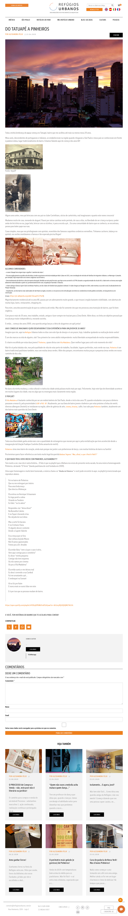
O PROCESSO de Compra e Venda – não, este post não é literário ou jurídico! (21, 787)
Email (7, 715)
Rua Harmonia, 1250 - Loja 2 (18, 909)
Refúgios (28, 332)
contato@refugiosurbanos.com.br (18, 905)
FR (119, 9)
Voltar (116, 35)
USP (38, 403)
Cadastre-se (109, 911)
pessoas (116, 20)
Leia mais (33, 649)
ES (111, 9)
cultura (102, 20)
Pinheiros (42, 342)
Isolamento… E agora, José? (102, 784)
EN (107, 9)
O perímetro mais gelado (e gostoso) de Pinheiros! (61, 861)
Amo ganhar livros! (17, 859)
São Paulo (26, 20)
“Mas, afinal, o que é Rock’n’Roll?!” (84, 454)
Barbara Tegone (65, 454)
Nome (7, 707)
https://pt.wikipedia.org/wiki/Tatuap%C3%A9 (27, 296)
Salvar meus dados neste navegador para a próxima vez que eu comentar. (30, 728)
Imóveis (12, 20)
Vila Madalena (65, 342)
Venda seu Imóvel (16, 5)
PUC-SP (44, 403)
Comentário (9, 681)
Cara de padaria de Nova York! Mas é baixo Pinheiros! (103, 861)
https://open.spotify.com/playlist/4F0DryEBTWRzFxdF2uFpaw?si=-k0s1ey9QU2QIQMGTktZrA (39, 605)
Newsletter (94, 9)
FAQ (109, 908)
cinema (68, 406)
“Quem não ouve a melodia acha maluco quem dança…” (63, 786)
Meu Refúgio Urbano (65, 20)
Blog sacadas (87, 20)
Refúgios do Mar (44, 20)
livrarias (75, 406)
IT (115, 9)
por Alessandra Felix (14, 34)
